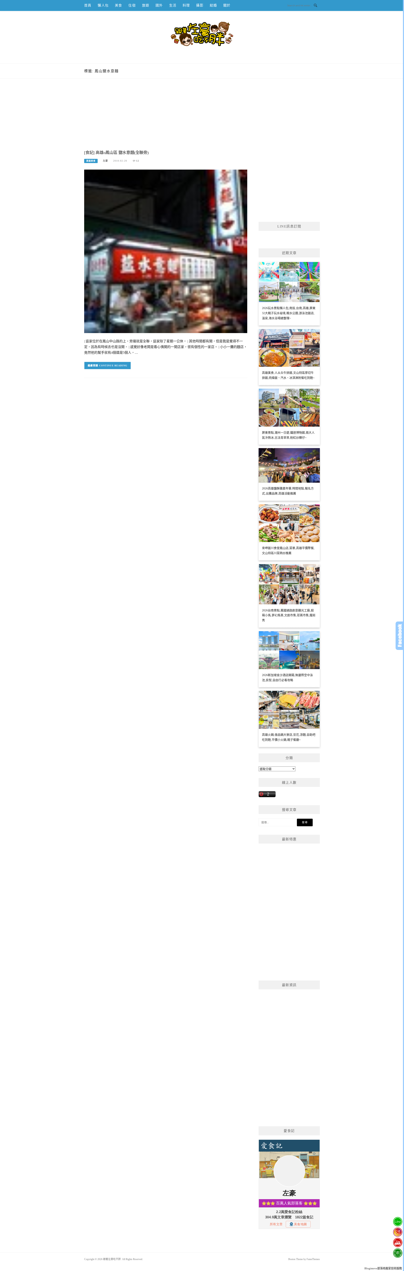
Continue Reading (113, 365)
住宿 (132, 5)
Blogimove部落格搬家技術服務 (383, 1268)
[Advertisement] (165, 118)
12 (137, 160)
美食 (118, 5)
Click (400, 635)
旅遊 (145, 5)
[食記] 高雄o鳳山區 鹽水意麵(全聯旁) (116, 152)
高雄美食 (91, 161)
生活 (172, 5)
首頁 (87, 5)
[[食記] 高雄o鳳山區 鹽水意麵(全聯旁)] (165, 251)
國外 (159, 5)
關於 (226, 5)
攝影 (199, 5)
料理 (186, 5)
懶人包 (103, 5)
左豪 (105, 160)
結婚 (213, 5)
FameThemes (313, 1259)
